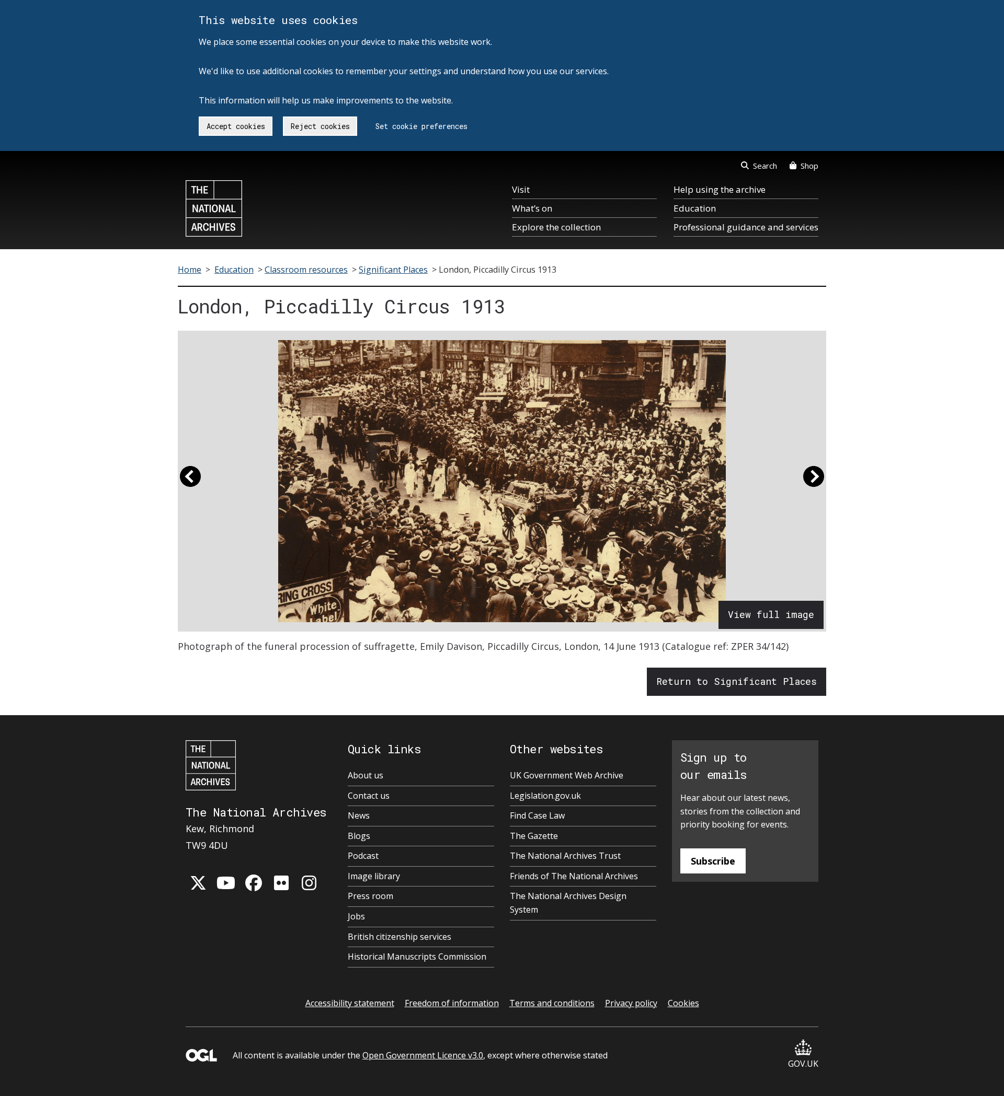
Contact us (369, 795)
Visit (521, 189)
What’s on (532, 208)
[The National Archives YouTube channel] (225, 882)
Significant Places (393, 269)
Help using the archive (720, 189)
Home (189, 269)
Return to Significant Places (736, 681)
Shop (809, 165)
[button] (190, 481)
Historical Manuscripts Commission (417, 956)
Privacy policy (631, 1003)
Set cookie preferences (421, 126)
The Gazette (534, 836)
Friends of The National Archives (574, 876)
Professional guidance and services (746, 227)
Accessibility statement (349, 1003)
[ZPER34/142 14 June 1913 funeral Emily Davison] (501, 481)
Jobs (356, 916)
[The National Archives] (214, 208)
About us (365, 775)
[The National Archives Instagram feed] (309, 882)
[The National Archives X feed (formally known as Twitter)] (198, 882)
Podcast (363, 855)
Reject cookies (320, 126)
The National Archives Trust (565, 855)
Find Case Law (537, 815)
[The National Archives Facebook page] (253, 882)
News (359, 815)
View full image (771, 614)
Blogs (359, 836)
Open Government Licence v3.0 (422, 1055)
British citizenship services (399, 936)
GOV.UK (803, 1063)
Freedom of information (452, 1003)
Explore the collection (556, 227)
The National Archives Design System (568, 902)
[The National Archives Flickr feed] (281, 882)
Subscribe (713, 861)
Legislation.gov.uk (545, 795)
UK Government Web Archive (566, 775)
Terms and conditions (552, 1003)
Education (695, 208)
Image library (374, 876)
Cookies (683, 1003)
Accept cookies (236, 126)
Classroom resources (306, 269)
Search (765, 165)
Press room (370, 896)
